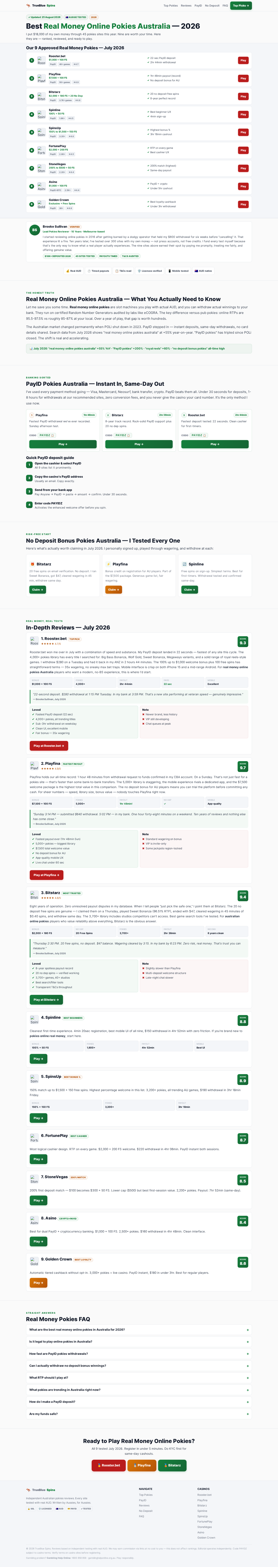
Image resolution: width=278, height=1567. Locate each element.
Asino (200, 1532)
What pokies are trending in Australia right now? (65, 1389)
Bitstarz (202, 1505)
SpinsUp (202, 1516)
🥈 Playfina (142, 1465)
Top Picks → (241, 5)
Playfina (202, 1500)
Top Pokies (171, 5)
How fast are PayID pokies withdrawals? (58, 1353)
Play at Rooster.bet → (49, 745)
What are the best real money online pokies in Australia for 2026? (77, 1329)
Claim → (37, 589)
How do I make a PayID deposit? (52, 1401)
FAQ (225, 5)
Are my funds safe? (43, 1414)
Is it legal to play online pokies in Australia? (60, 1341)
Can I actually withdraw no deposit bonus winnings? (67, 1365)
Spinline (202, 1510)
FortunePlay (204, 1521)
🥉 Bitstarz (172, 1465)
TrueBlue (40, 5)
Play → (63, 444)
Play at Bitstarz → (46, 999)
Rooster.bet (204, 1494)
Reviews (186, 5)
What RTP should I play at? (48, 1377)
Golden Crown (206, 1537)
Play (243, 60)
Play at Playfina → (47, 875)
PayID (198, 5)
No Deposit (212, 5)
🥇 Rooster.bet (108, 1465)
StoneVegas (204, 1527)
